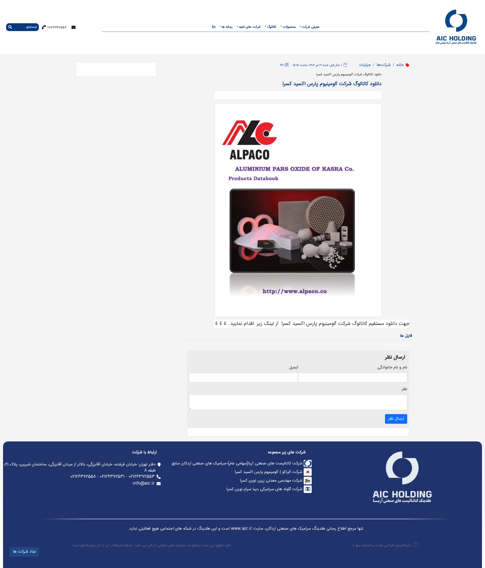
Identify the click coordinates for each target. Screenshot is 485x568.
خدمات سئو (363, 545)
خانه (400, 65)
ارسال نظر (396, 418)
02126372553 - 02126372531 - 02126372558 (112, 476)
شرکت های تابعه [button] (250, 27)
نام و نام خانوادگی (392, 368)
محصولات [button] (289, 27)
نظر (404, 389)
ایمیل (293, 368)
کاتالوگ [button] (271, 27)
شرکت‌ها (384, 65)
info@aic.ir (144, 483)
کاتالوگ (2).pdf (398, 345)
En (213, 27)
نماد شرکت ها (24, 551)
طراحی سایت (384, 545)
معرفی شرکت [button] (310, 27)
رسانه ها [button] (227, 27)
